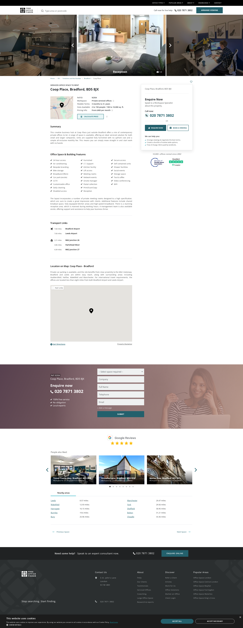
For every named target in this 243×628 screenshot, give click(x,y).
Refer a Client (171, 578)
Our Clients (142, 582)
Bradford (87, 78)
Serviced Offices (144, 590)
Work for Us (170, 586)
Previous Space (62, 532)
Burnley (54, 512)
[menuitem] (151, 577)
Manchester (132, 500)
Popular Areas (201, 572)
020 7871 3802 (185, 10)
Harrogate (55, 508)
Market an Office (172, 594)
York (129, 504)
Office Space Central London (205, 582)
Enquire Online (175, 553)
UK (59, 78)
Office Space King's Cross (204, 598)
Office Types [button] (157, 3)
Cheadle (130, 516)
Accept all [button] (177, 621)
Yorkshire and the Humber (72, 78)
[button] (62, 625)
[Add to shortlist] (191, 82)
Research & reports (145, 602)
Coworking (141, 594)
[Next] (170, 45)
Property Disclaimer (124, 344)
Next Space (182, 532)
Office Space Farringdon (203, 590)
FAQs (139, 578)
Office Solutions (172, 590)
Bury (53, 516)
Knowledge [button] (203, 3)
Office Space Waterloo (202, 594)
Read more (114, 622)
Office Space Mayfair (202, 586)
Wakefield (55, 504)
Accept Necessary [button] (215, 621)
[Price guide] (112, 110)
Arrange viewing (209, 10)
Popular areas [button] (175, 3)
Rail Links (59, 288)
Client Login (170, 598)
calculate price (91, 116)
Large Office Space (145, 598)
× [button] (240, 617)
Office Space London (202, 578)
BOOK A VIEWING (180, 128)
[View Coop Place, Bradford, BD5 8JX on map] (61, 108)
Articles (168, 582)
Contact (217, 3)
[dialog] (121, 621)
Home (52, 78)
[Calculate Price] (107, 117)
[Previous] (73, 45)
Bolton (130, 512)
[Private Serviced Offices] (113, 101)
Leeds (53, 500)
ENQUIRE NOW (157, 128)
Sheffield (131, 508)
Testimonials (142, 586)
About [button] (190, 3)
